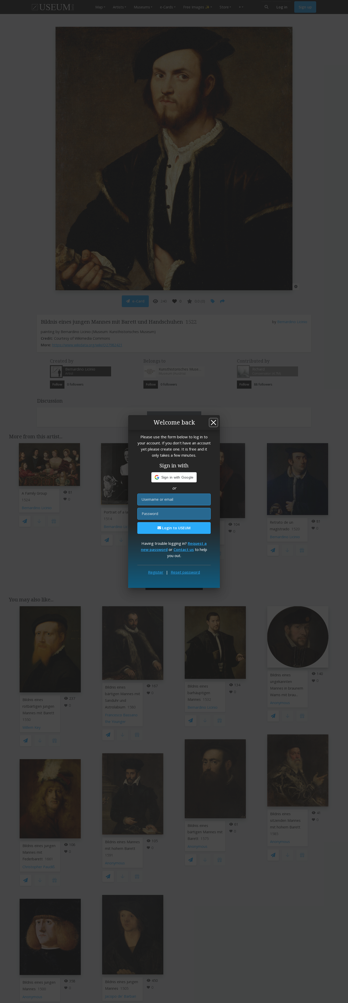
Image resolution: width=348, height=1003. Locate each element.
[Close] (213, 422)
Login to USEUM (176, 527)
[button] (174, 477)
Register (155, 572)
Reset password (185, 572)
